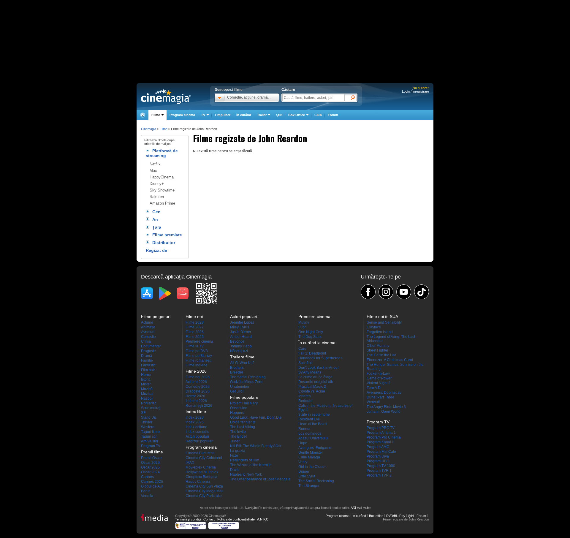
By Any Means (309, 372)
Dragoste (148, 351)
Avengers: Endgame (314, 448)
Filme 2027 (195, 327)
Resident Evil (309, 419)
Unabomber (239, 386)
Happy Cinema (198, 482)
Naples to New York (246, 474)
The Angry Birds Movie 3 (386, 407)
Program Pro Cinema (384, 437)
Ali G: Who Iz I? (242, 363)
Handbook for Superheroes (320, 358)
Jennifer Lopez (242, 322)
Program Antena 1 (381, 433)
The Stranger (308, 486)
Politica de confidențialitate (236, 519)
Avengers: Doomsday (384, 392)
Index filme (196, 411)
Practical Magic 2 (312, 386)
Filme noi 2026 (198, 377)
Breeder (236, 372)
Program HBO (378, 461)
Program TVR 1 (379, 471)
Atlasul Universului (313, 438)
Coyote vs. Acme (311, 391)
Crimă (146, 341)
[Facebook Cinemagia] (368, 291)
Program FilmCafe (381, 452)
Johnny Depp (241, 346)
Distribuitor (163, 242)
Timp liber (222, 115)
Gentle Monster (310, 452)
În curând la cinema (316, 342)
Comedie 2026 (198, 386)
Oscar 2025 (150, 467)
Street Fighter (377, 350)
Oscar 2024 (150, 472)
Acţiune (147, 322)
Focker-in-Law (378, 373)
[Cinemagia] (142, 115)
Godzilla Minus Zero (246, 382)
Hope (302, 443)
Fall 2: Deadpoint (312, 353)
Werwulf (373, 402)
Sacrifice (305, 363)
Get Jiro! (236, 391)
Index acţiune (196, 427)
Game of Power (379, 378)
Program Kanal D (381, 442)
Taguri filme (150, 432)
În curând (243, 115)
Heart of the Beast (312, 424)
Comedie (148, 337)
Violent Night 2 (378, 383)
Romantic (148, 403)
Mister (146, 384)
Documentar (151, 346)
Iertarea (304, 396)
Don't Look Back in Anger (318, 367)
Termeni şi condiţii (188, 519)
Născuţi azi (239, 351)
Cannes (147, 477)
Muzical (147, 394)
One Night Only (310, 332)
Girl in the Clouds (312, 467)
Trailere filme (242, 357)
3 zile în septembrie (314, 414)
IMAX (190, 463)
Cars (302, 348)
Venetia (147, 496)
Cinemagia (148, 129)
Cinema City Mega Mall (204, 491)
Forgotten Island (380, 332)
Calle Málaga (309, 457)
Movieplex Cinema (201, 467)
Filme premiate (167, 234)
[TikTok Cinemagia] (421, 291)
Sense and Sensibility (384, 322)
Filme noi (194, 316)
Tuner (235, 441)
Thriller (146, 422)
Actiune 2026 (196, 382)
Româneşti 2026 (199, 406)
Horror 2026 (195, 396)
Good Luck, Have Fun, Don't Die (256, 417)
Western (147, 427)
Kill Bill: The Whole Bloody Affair (255, 446)
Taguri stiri (149, 436)
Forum (333, 115)
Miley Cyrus (239, 327)
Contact (209, 519)
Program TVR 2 (379, 475)
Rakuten (157, 196)
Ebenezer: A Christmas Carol (390, 360)
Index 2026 (195, 417)
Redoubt (305, 401)
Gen (156, 211)
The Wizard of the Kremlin (251, 465)
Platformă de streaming (162, 153)
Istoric (146, 379)
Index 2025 (195, 422)
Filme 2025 (195, 337)
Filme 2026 (195, 332)
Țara (156, 227)
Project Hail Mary (244, 403)
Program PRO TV (381, 428)
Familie (147, 360)
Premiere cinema (199, 341)
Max (153, 170)
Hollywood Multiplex (202, 472)
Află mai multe (360, 507)
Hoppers (237, 413)
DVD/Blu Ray (395, 516)
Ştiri (279, 115)
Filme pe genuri (155, 316)
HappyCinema (162, 177)
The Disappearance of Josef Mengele (260, 479)
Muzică (147, 389)
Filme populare (244, 397)
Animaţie (148, 327)
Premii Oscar (151, 458)
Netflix (155, 164)
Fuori (302, 327)
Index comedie (197, 432)
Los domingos (309, 433)
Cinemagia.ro (166, 96)
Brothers (237, 367)
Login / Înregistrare (415, 91)
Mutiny (303, 322)
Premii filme (152, 452)
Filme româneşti (198, 360)
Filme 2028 (195, 322)
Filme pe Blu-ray (199, 356)
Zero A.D (374, 388)
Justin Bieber (240, 332)
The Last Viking (242, 427)
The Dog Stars (310, 337)
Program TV (150, 446)
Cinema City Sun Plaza (204, 486)
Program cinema (182, 115)
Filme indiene (197, 365)
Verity (302, 462)
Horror (146, 375)
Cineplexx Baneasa (201, 477)
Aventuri (147, 332)
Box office (376, 516)
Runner (304, 429)
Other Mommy (378, 346)
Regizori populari (199, 441)
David (235, 470)
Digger (303, 471)
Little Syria (306, 476)
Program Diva (378, 456)
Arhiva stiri (149, 441)
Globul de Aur (152, 486)
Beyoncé (237, 341)
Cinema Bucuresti (200, 453)
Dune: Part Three (380, 397)
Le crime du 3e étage (315, 377)
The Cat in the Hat (381, 355)
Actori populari (197, 436)
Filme (163, 129)
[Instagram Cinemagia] (386, 291)
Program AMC (378, 447)
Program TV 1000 (381, 466)
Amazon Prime (162, 203)
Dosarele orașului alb (315, 382)
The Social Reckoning (248, 377)
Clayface (374, 327)
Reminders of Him (244, 460)
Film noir (148, 370)
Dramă (146, 356)
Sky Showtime (162, 190)
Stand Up (148, 417)
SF (143, 413)
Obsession (238, 408)
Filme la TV (195, 346)
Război (147, 398)
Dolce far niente (243, 422)
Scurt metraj (150, 408)
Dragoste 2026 (198, 391)
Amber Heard (241, 337)
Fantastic (148, 365)
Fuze (234, 455)
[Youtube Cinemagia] (403, 291)
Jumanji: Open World (383, 411)
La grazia (237, 451)
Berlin (146, 491)
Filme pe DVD (197, 351)
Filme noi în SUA (382, 316)
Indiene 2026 (196, 401)
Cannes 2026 (152, 482)
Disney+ (157, 183)
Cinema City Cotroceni (204, 458)
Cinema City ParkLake (204, 496)
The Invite (238, 432)
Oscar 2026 (150, 463)
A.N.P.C (262, 519)
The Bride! (238, 436)
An (155, 219)
